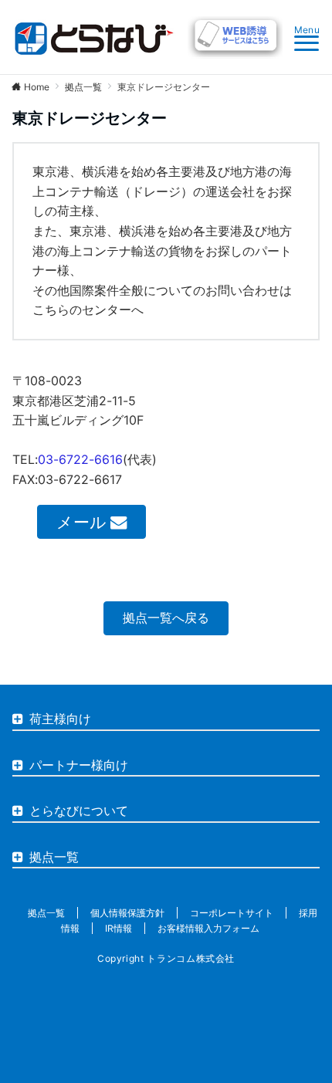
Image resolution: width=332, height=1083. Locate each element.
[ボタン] (235, 54)
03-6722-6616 (80, 459)
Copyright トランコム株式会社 (166, 958)
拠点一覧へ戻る (166, 617)
